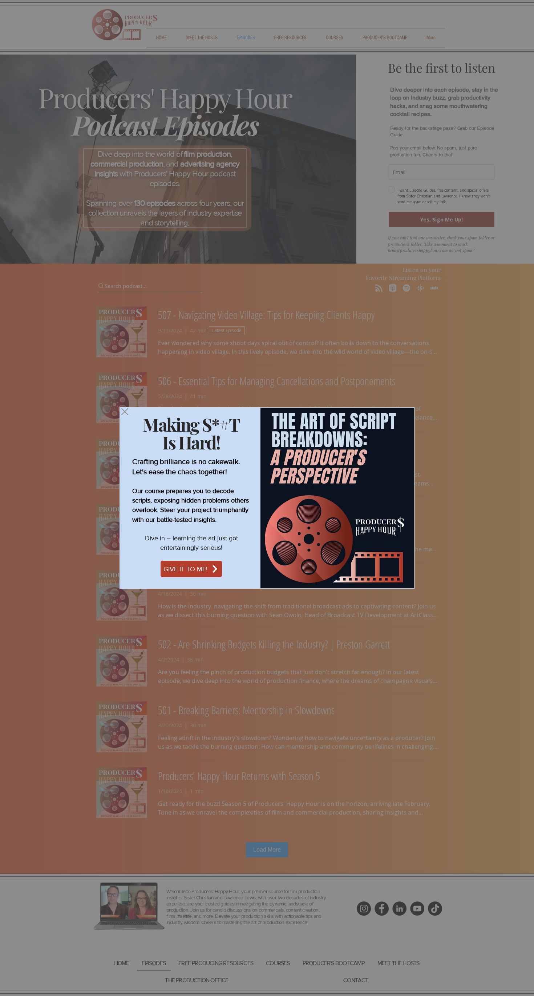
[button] (124, 412)
